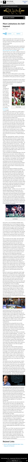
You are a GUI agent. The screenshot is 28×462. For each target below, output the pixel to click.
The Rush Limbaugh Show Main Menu (10, 6)
